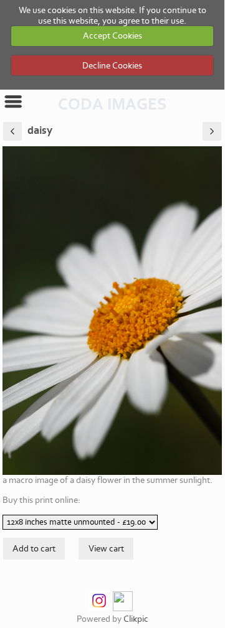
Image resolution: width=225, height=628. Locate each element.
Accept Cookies (112, 35)
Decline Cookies (112, 65)
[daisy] (112, 310)
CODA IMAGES (112, 104)
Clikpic (135, 619)
